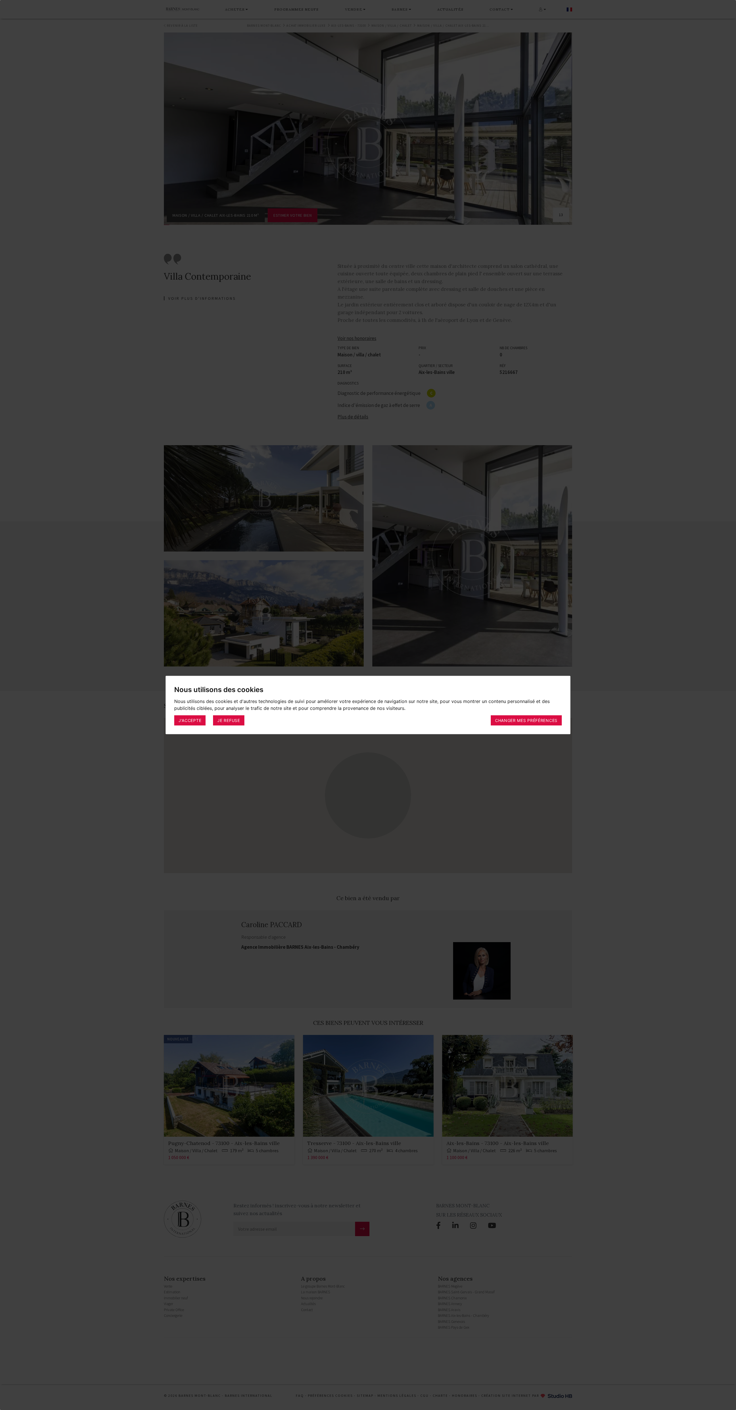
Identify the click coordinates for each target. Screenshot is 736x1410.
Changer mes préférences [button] (526, 720)
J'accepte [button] (190, 720)
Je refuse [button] (228, 720)
